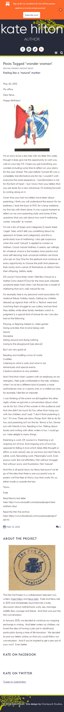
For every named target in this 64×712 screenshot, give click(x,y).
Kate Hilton (17, 598)
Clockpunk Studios (52, 703)
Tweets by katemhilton (14, 681)
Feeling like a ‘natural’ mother (21, 73)
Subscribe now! (31, 15)
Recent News (26, 68)
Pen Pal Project (11, 68)
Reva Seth (33, 598)
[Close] (60, 10)
